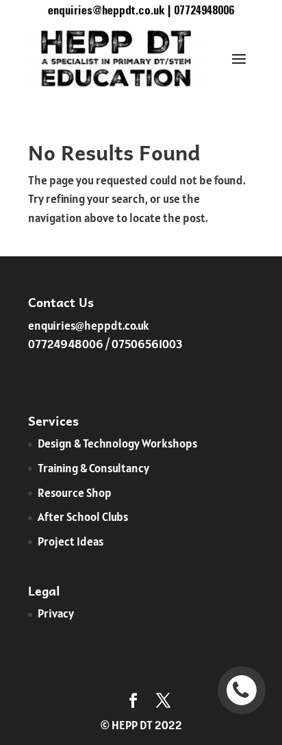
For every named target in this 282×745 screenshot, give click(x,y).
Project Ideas (70, 541)
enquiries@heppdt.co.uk (88, 325)
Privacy (56, 613)
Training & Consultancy (93, 468)
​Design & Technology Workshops (117, 443)
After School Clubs (83, 516)
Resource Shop (75, 492)
